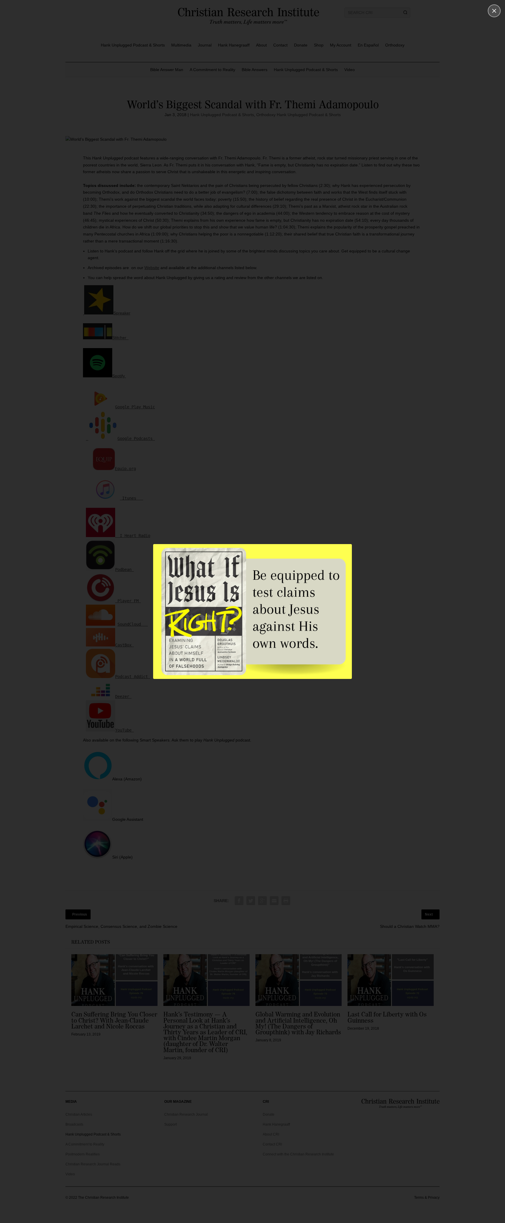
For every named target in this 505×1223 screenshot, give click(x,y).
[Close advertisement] (494, 10)
